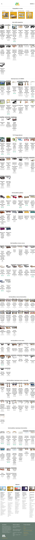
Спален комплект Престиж (26, 304)
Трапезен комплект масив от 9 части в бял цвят (20, 438)
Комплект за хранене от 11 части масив (32, 438)
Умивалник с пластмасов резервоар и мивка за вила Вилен (20, 109)
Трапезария (2, 411)
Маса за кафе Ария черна (2, 373)
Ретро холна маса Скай (26, 360)
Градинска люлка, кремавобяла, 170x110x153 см (9, 108)
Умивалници (20, 113)
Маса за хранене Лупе (26, 407)
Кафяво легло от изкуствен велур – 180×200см (20, 272)
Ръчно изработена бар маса (14, 407)
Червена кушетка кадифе (14, 202)
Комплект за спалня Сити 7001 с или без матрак (2, 318)
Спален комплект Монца (8, 304)
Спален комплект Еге (14, 331)
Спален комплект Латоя (20, 304)
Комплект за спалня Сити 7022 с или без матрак (8, 318)
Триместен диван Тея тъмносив (20, 217)
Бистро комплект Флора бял (26, 51)
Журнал (24, 528)
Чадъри (14, 40)
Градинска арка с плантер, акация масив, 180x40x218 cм (26, 90)
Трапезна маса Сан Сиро (2, 388)
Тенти (8, 94)
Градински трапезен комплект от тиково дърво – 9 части (14, 54)
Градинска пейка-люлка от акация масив (32, 145)
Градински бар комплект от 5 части (20, 33)
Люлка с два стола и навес (20, 164)
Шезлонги (14, 112)
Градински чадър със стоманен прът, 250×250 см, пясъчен (32, 90)
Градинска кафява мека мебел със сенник (2, 165)
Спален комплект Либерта (8, 331)
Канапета (2, 206)
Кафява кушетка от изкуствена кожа (2, 203)
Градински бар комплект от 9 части (8, 165)
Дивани (8, 204)
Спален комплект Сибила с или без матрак (20, 318)
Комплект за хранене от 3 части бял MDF (8, 438)
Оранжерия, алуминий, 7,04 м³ (2, 106)
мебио (11, 499)
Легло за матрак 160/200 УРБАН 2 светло (20, 252)
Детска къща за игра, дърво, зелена (14, 145)
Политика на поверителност (26, 533)
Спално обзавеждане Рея (3, 331)
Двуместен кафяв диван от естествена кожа (21, 203)
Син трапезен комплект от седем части (2, 456)
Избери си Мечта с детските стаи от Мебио (3, 494)
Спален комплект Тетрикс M (2, 304)
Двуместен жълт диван (8, 202)
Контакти (25, 535)
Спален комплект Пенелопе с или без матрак (32, 318)
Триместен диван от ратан (26, 202)
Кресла (14, 204)
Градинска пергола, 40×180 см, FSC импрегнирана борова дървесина (9, 34)
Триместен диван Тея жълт (26, 217)
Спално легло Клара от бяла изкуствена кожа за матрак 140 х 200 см (2, 256)
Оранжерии (2, 109)
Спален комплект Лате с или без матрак (14, 318)
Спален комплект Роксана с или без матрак (26, 318)
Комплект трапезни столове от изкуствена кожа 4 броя (8, 392)
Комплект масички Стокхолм (20, 350)
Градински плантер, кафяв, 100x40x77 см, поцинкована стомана (9, 147)
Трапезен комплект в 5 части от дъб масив (32, 456)
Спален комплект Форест (32, 304)
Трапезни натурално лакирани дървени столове (20, 391)
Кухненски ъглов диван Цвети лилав (8, 217)
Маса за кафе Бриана (2, 361)
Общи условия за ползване (27, 530)
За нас (24, 526)
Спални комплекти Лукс (14, 334)
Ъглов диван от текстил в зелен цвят (33, 203)
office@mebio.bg (4, 538)
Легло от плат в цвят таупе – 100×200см (14, 272)
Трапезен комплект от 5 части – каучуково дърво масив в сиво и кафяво (14, 458)
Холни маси (8, 365)
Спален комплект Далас (14, 304)
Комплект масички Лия (8, 373)
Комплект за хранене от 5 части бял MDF (14, 438)
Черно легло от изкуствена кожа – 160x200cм (26, 272)
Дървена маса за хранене (8, 407)
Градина (2, 37)
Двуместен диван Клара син (8, 233)
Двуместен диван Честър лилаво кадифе (2, 235)
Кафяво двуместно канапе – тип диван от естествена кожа (3, 220)
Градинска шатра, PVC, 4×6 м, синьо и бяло (2, 89)
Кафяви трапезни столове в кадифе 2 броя (26, 391)
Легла (2, 261)
